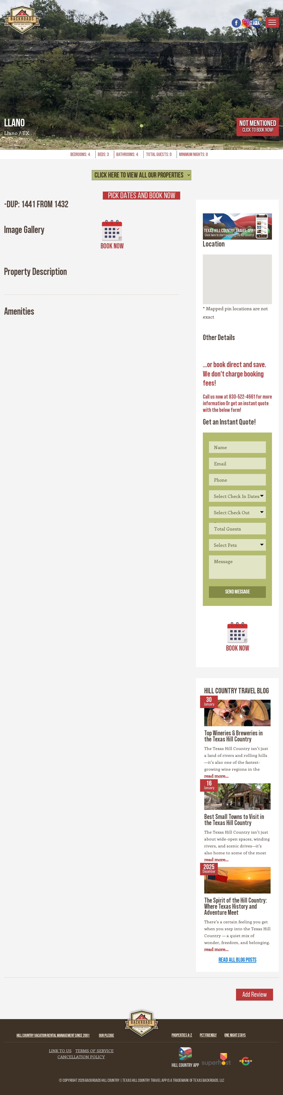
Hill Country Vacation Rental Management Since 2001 (53, 1036)
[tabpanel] (141, 75)
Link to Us (60, 1050)
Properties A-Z (182, 1035)
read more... (216, 776)
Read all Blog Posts (237, 960)
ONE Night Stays (235, 1035)
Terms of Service (94, 1050)
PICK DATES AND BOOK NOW (141, 196)
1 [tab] (141, 125)
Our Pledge (106, 1036)
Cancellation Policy (81, 1056)
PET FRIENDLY (208, 1035)
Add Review (254, 994)
